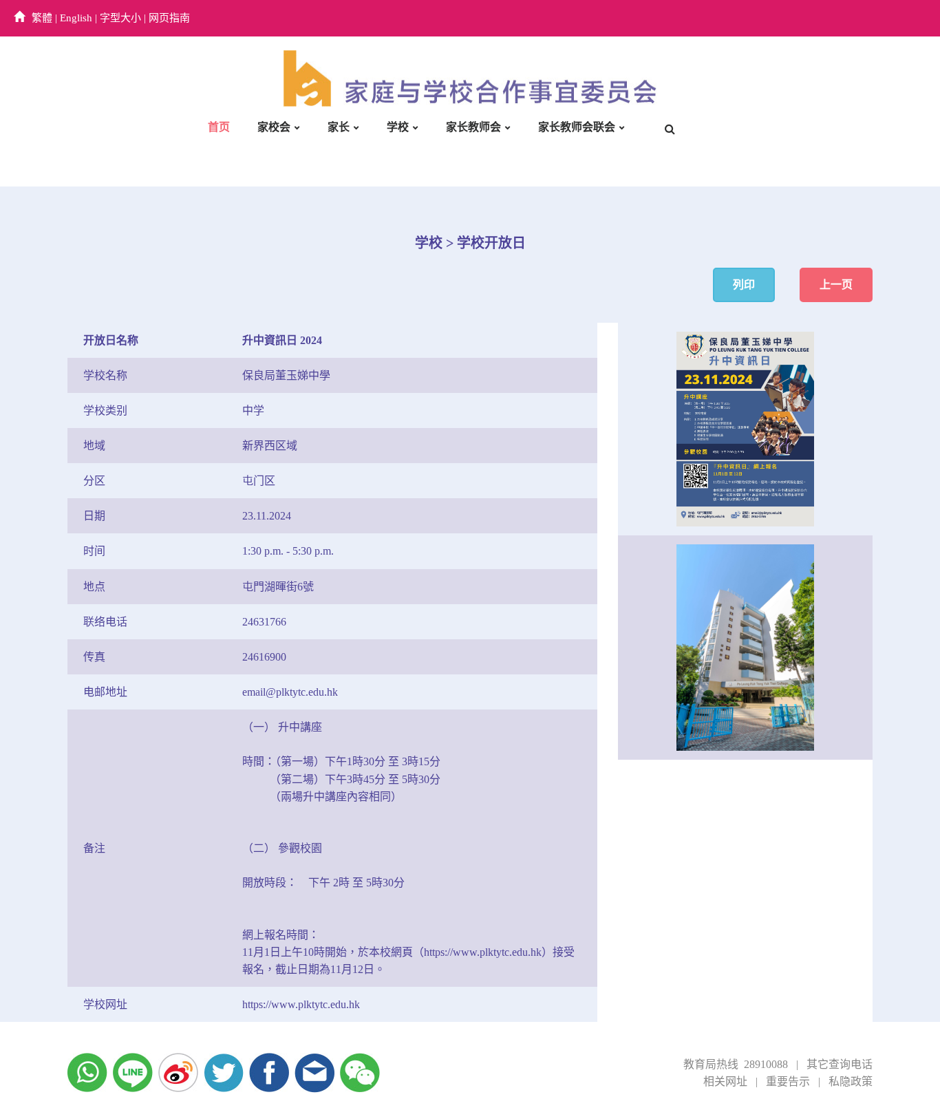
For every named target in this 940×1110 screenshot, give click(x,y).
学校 (398, 127)
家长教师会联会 (576, 127)
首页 (219, 127)
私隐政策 (851, 1081)
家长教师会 (473, 127)
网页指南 (169, 17)
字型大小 (120, 17)
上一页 (836, 284)
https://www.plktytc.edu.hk (301, 1004)
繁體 (42, 17)
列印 (744, 284)
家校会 (273, 127)
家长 (339, 127)
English (76, 17)
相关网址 (725, 1081)
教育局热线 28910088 (735, 1064)
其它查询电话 (840, 1064)
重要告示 (788, 1081)
